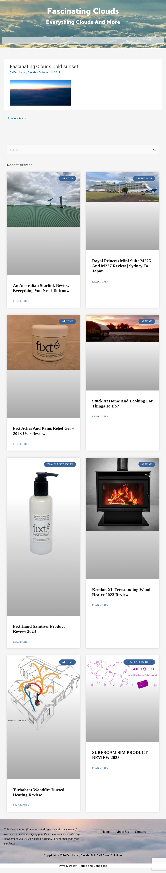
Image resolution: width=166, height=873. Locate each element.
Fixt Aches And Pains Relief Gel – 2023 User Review (43, 431)
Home (105, 831)
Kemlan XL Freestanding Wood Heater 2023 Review (121, 592)
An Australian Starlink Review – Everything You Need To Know (42, 288)
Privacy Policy (68, 865)
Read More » (21, 301)
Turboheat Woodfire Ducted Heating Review (38, 792)
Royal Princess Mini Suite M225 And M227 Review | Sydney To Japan (121, 265)
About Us (122, 831)
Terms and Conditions (93, 865)
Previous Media (15, 118)
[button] (83, 40)
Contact (140, 831)
